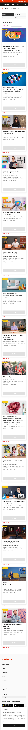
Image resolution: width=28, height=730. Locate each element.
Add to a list (6, 69)
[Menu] (3, 4)
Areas (3, 668)
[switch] (7, 25)
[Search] (18, 4)
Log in (24, 4)
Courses (7, 8)
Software (5, 672)
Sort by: (15, 25)
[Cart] (21, 4)
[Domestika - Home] (9, 4)
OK (14, 725)
